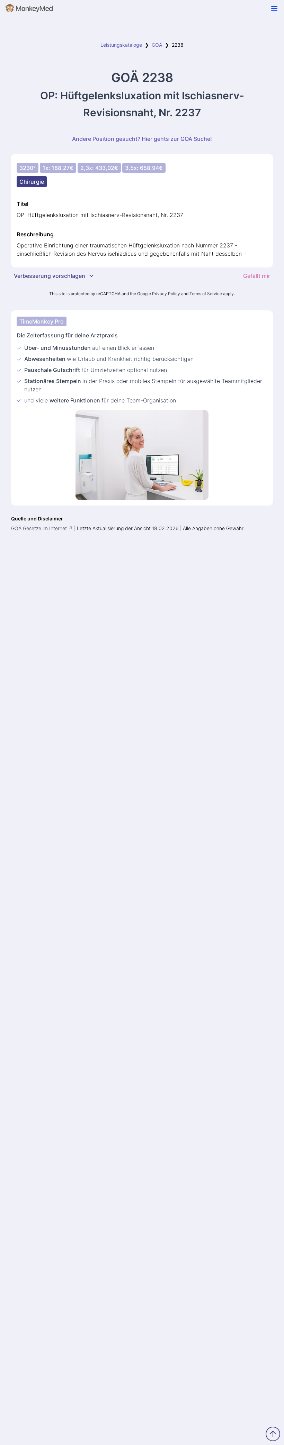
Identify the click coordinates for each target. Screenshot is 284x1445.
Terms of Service (205, 293)
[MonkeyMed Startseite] (29, 9)
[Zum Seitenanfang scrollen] (273, 1434)
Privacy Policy (166, 293)
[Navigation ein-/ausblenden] (274, 8)
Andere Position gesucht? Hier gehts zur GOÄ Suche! (142, 138)
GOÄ (157, 45)
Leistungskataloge (121, 45)
